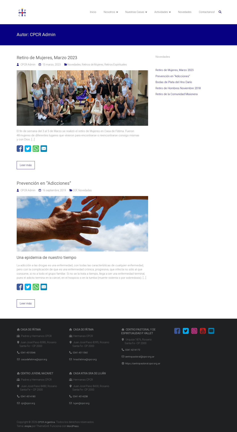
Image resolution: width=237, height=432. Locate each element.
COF (75, 190)
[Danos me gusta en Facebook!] (177, 331)
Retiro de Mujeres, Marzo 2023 (47, 57)
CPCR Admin (28, 64)
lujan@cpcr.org (81, 403)
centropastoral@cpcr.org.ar (139, 356)
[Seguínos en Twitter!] (186, 331)
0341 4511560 (80, 352)
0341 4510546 (28, 352)
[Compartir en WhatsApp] (36, 148)
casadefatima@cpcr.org (34, 359)
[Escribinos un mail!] (211, 331)
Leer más (26, 165)
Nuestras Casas (134, 12)
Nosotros (109, 12)
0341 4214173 (132, 349)
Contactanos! (207, 12)
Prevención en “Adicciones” (44, 183)
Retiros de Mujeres (92, 64)
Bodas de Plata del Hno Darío (174, 82)
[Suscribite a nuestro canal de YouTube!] (203, 331)
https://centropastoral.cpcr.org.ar (142, 363)
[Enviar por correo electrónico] (44, 148)
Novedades (184, 12)
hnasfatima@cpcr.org (85, 359)
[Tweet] (28, 148)
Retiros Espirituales (115, 64)
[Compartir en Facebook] (20, 148)
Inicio (93, 12)
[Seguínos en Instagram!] (194, 331)
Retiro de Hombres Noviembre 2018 (178, 88)
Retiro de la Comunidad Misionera (177, 94)
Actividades (161, 12)
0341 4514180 (28, 396)
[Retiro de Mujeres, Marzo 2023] (82, 72)
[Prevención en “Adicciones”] (82, 198)
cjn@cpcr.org (28, 403)
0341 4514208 (80, 396)
